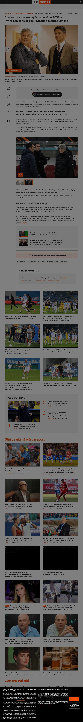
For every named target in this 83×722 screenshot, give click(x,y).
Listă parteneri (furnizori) (44, 705)
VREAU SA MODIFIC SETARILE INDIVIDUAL (74, 705)
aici (20, 711)
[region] (41, 704)
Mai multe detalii (21, 700)
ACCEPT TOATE (74, 699)
